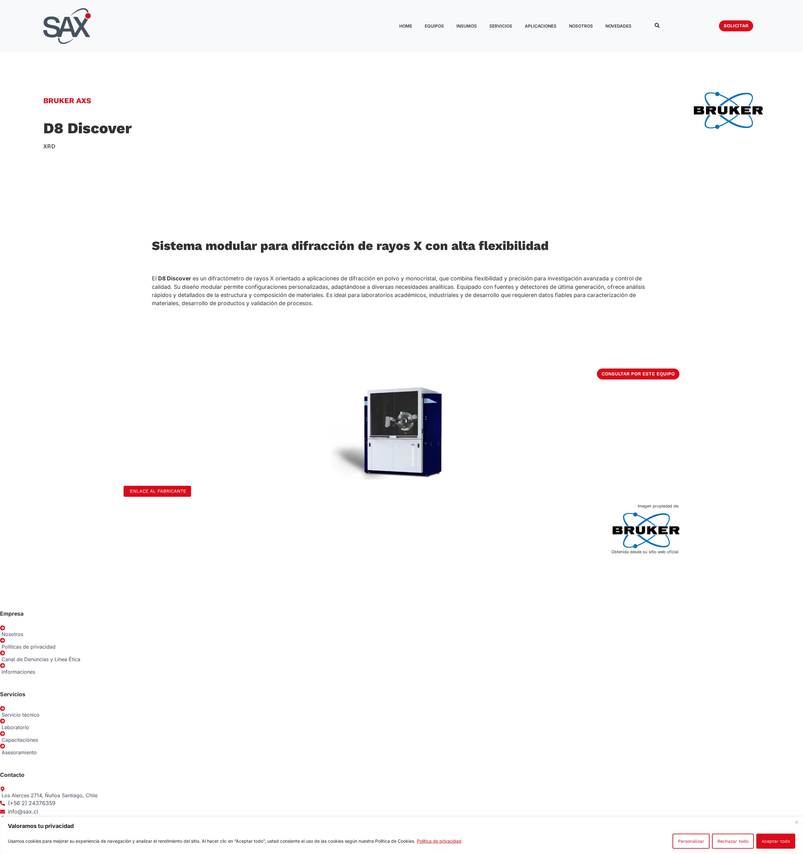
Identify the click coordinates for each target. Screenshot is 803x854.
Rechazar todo (732, 841)
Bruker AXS (67, 100)
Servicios (500, 26)
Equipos (434, 26)
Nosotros (581, 26)
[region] (401, 835)
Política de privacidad (439, 841)
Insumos (466, 26)
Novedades (618, 26)
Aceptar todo (776, 841)
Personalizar (691, 841)
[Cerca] (796, 822)
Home (405, 26)
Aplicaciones (540, 26)
